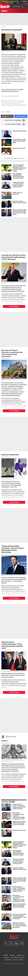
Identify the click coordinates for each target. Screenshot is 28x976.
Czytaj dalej (14, 306)
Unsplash (21, 379)
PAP (20, 282)
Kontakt (12, 955)
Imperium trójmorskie (10, 455)
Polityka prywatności (17, 957)
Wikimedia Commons (5, 760)
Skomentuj (6, 116)
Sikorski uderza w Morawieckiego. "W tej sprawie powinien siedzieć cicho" (12, 645)
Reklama (6, 957)
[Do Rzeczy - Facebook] (6, 943)
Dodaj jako (13, 124)
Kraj (4, 11)
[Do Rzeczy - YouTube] (22, 943)
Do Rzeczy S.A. (10, 963)
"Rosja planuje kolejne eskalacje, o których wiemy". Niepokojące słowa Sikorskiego (13, 549)
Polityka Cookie (18, 959)
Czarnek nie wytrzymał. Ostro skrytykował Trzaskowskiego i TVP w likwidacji (13, 257)
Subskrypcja (21, 955)
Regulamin (8, 959)
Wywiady (8, 111)
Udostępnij (22, 116)
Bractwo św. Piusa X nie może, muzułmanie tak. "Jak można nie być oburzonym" (12, 353)
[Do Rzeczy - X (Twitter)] (11, 943)
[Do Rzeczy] (1, 27)
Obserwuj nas (13, 120)
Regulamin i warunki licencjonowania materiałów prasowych (13, 105)
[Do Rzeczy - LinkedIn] (17, 943)
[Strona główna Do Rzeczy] (5, 7)
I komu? (4, 741)
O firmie (5, 955)
